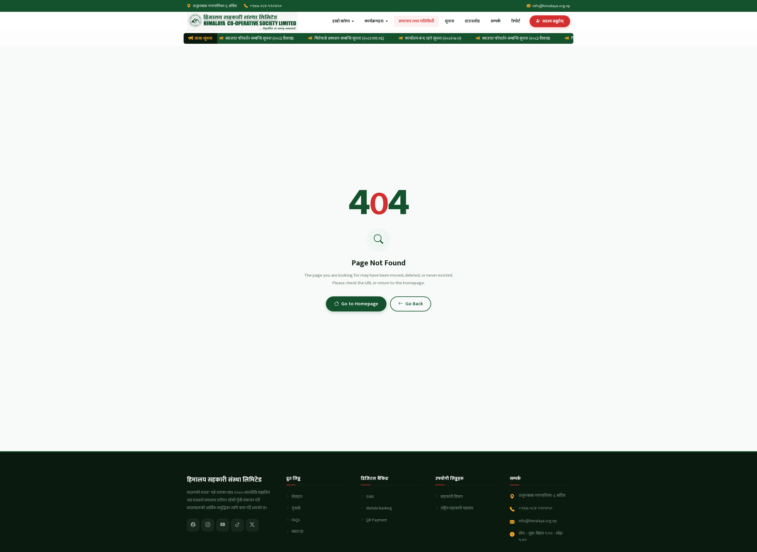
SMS (370, 496)
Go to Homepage (359, 304)
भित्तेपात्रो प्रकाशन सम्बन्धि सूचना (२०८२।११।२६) (347, 38)
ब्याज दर (297, 531)
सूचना (449, 21)
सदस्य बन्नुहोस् (552, 21)
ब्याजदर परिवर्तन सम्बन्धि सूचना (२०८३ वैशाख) (257, 38)
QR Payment (376, 520)
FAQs (296, 520)
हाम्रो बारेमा (341, 21)
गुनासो (296, 508)
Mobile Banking (379, 508)
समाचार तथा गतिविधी (416, 21)
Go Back (414, 304)
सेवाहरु (297, 496)
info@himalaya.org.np (551, 6)
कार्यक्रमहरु (374, 21)
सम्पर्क (496, 21)
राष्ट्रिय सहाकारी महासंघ (457, 508)
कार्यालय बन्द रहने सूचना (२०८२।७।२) (431, 38)
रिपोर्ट (515, 21)
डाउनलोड (472, 21)
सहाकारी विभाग (452, 496)
